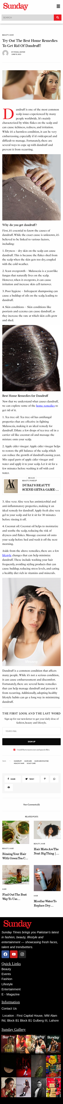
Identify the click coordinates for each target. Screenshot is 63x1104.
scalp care (31, 763)
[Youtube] (14, 954)
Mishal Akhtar (19, 52)
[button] (58, 6)
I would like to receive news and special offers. (33, 750)
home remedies (45, 405)
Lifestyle (7, 984)
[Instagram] (22, 954)
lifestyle (6, 555)
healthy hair (19, 763)
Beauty (5, 35)
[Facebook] (5, 954)
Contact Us (9, 1008)
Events (6, 974)
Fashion (7, 979)
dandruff (18, 761)
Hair (11, 35)
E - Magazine (11, 994)
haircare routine (41, 761)
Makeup (33, 481)
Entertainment (11, 989)
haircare (28, 761)
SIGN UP (31, 741)
